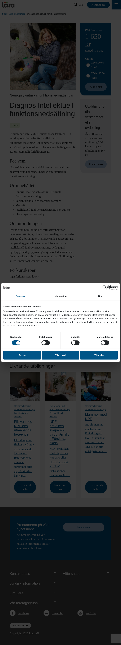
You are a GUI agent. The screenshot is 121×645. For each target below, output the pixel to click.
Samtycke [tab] (21, 296)
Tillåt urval (60, 355)
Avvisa (22, 355)
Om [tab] (100, 296)
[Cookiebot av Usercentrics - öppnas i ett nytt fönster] (105, 287)
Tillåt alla (99, 355)
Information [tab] (60, 296)
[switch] (45, 342)
